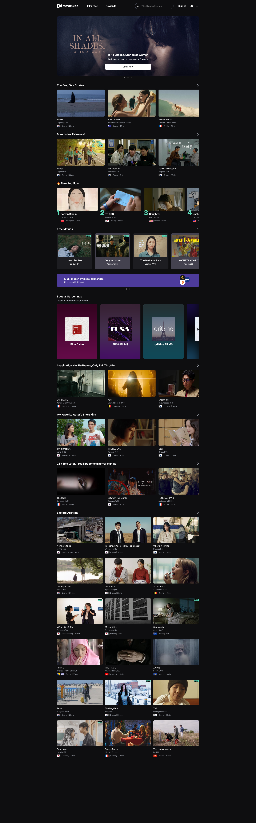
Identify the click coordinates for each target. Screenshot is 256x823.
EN (191, 5)
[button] (124, 77)
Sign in (182, 5)
